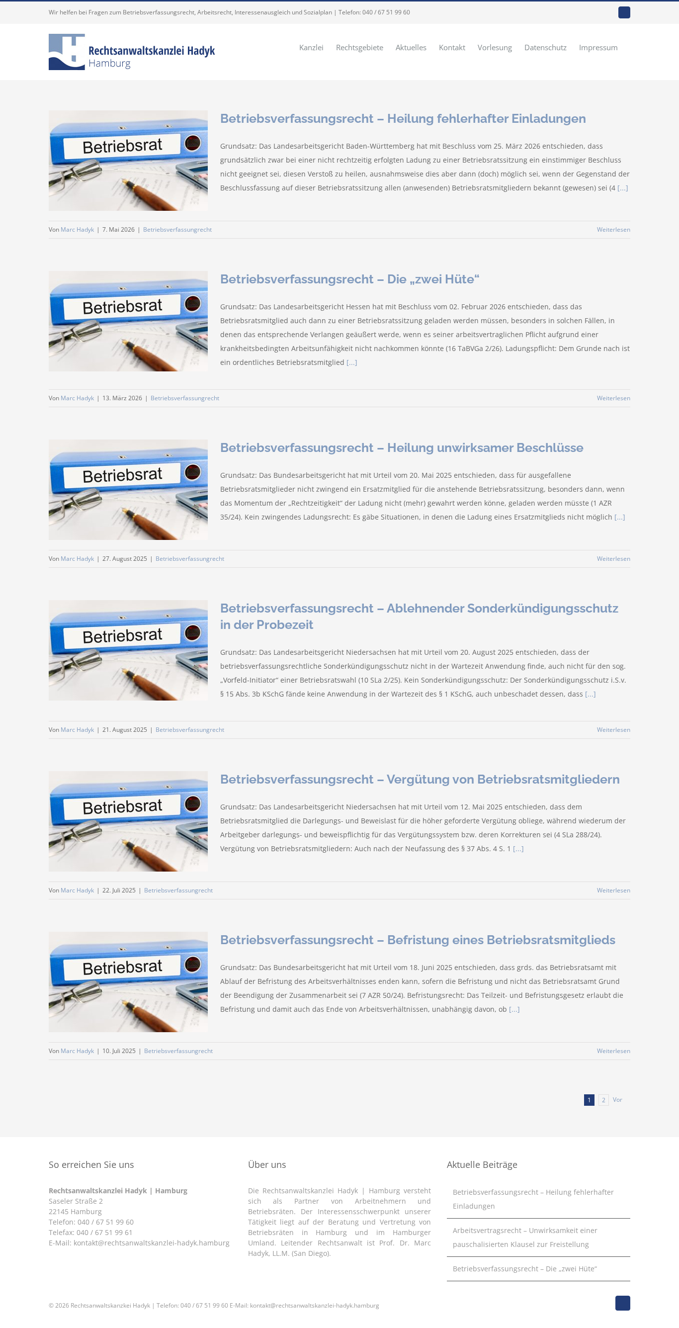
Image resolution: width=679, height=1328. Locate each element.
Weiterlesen (613, 229)
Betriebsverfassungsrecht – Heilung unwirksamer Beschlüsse (402, 447)
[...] (622, 187)
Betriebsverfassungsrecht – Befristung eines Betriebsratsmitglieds (417, 939)
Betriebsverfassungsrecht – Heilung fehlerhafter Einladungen (403, 118)
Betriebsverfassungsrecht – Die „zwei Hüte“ (350, 278)
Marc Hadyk (77, 229)
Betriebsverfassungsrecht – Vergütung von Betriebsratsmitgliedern (420, 779)
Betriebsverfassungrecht (177, 229)
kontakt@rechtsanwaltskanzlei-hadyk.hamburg (152, 1242)
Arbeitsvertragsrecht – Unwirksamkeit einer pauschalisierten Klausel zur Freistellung (525, 1237)
